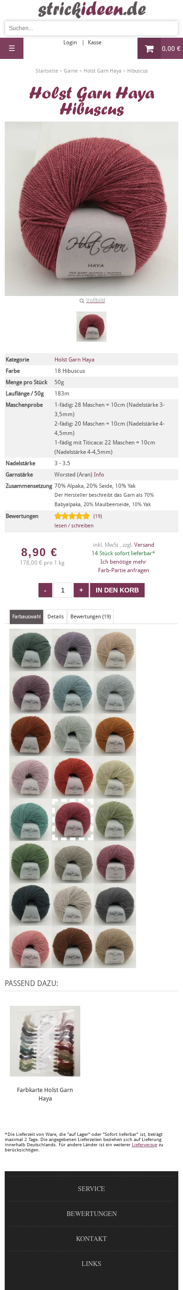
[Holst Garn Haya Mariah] (73, 879)
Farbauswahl (26, 617)
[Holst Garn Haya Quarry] (115, 921)
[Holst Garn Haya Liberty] (30, 879)
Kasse (94, 42)
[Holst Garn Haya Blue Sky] (73, 709)
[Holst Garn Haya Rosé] (30, 964)
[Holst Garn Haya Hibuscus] (91, 327)
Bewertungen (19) (90, 617)
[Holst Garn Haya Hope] (115, 836)
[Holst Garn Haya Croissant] (115, 751)
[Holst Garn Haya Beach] (115, 667)
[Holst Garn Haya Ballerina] (73, 667)
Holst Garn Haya (74, 359)
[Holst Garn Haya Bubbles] (115, 709)
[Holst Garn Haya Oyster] (73, 921)
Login (70, 42)
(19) (78, 521)
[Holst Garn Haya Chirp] (73, 751)
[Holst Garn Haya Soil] (73, 964)
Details (55, 617)
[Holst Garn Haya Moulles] (30, 921)
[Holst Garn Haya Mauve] (115, 879)
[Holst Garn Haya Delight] (30, 794)
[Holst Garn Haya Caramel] (30, 751)
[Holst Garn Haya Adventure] (30, 667)
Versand (144, 545)
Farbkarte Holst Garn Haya (45, 1094)
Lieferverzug (144, 1144)
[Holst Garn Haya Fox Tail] (73, 794)
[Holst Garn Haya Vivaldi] (115, 964)
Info (99, 474)
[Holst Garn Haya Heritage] (30, 836)
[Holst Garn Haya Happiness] (115, 794)
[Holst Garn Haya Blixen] (30, 709)
